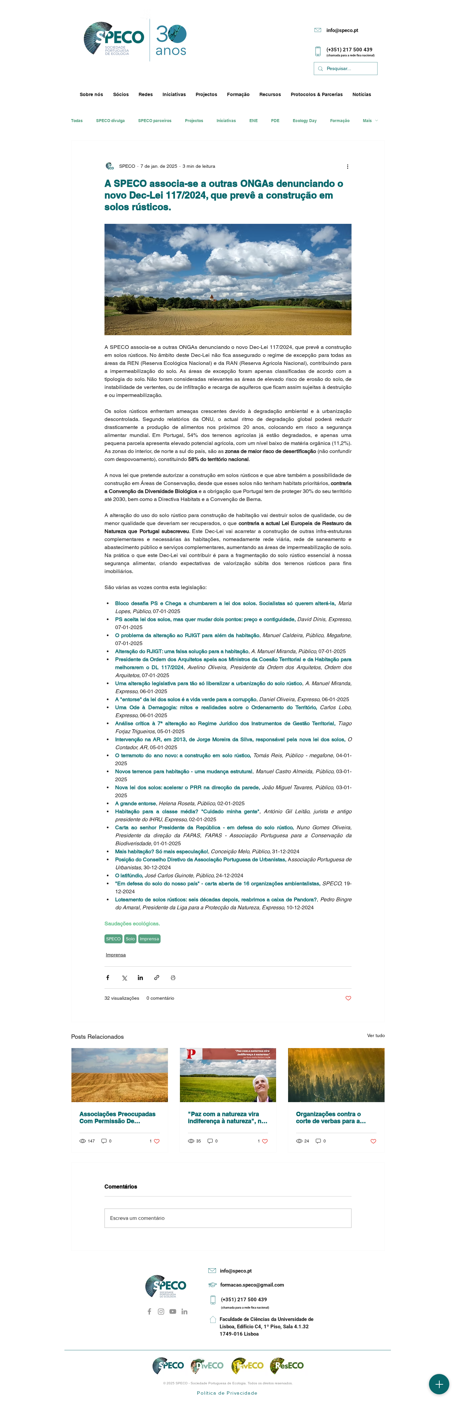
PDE (275, 120)
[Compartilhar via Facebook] (107, 977)
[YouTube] (173, 1311)
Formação (340, 120)
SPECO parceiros (155, 120)
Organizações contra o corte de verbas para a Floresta (328, 1117)
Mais (367, 120)
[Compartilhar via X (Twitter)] (124, 977)
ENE (253, 120)
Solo (130, 938)
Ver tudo (376, 1035)
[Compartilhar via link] (157, 977)
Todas (77, 120)
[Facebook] (149, 1311)
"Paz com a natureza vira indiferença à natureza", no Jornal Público (226, 1117)
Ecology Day (305, 120)
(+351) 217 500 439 (244, 1300)
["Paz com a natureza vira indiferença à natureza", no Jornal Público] (228, 1075)
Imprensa (149, 938)
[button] (93, 94)
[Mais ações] (348, 166)
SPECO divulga (110, 120)
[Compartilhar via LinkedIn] (140, 977)
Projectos (194, 120)
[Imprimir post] (173, 977)
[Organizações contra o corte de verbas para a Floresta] (336, 1075)
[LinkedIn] (184, 1311)
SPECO (113, 938)
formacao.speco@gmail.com (252, 1285)
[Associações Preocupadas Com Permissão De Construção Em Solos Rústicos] (119, 1075)
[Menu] (439, 1384)
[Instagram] (161, 1311)
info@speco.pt (342, 30)
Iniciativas (226, 120)
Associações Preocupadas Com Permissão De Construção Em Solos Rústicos (117, 1117)
